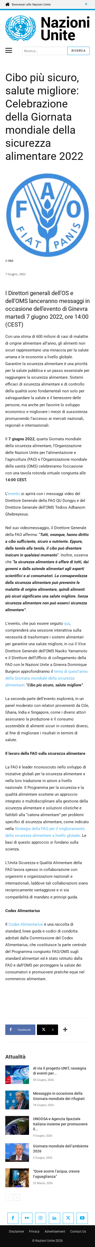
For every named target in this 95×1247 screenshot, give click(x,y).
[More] (65, 1029)
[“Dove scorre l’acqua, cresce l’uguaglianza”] (17, 1177)
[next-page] (17, 1197)
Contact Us (78, 1231)
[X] (68, 1218)
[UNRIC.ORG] (47, 28)
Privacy (34, 1231)
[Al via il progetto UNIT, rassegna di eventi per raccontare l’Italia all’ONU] (17, 1074)
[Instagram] (40, 1218)
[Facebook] (13, 1218)
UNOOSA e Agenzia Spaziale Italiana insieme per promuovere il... (60, 1124)
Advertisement (55, 1231)
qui (67, 623)
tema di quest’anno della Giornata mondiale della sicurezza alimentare (46, 678)
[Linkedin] (54, 1218)
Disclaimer (16, 1231)
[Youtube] (82, 1218)
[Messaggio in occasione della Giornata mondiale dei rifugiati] (17, 1100)
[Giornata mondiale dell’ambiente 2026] (17, 1152)
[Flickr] (26, 1218)
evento (14, 493)
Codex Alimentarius (25, 924)
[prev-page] (8, 1197)
